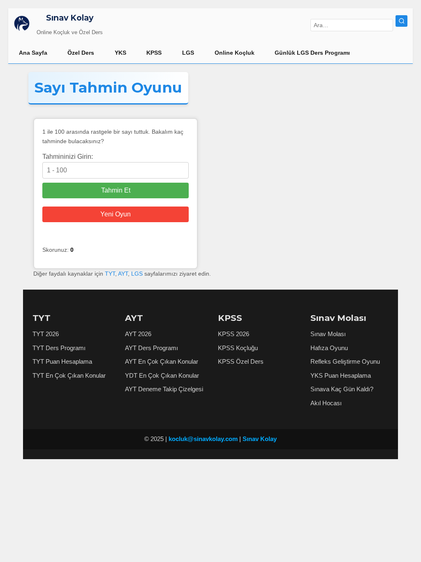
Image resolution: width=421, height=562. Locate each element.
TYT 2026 (45, 333)
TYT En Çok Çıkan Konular (69, 375)
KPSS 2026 (233, 333)
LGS (188, 52)
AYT (123, 273)
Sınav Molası (328, 333)
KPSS (154, 52)
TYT (110, 273)
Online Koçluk (234, 52)
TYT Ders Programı (59, 347)
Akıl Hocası (326, 402)
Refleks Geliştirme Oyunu (345, 361)
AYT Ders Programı (151, 347)
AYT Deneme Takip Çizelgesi (164, 389)
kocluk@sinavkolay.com (203, 438)
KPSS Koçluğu (238, 347)
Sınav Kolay (69, 18)
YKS (120, 52)
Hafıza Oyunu (329, 347)
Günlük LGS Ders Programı (312, 52)
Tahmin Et (115, 190)
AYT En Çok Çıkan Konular (161, 361)
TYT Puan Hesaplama (62, 361)
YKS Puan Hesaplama (340, 375)
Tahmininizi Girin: (67, 156)
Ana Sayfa (33, 52)
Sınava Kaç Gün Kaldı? (341, 389)
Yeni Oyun (115, 214)
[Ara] (401, 21)
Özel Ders (80, 52)
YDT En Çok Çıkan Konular (162, 375)
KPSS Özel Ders (241, 361)
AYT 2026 (138, 333)
